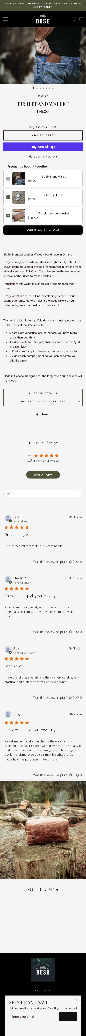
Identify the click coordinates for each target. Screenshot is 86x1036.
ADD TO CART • (43, 230)
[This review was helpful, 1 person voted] (70, 632)
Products (43, 990)
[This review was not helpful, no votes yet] (77, 561)
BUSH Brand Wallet (54, 176)
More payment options (43, 156)
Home (42, 95)
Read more (50, 759)
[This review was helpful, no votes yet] (70, 561)
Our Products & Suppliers (43, 401)
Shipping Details (42, 393)
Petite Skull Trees (53, 195)
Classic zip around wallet (53, 213)
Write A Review (43, 475)
